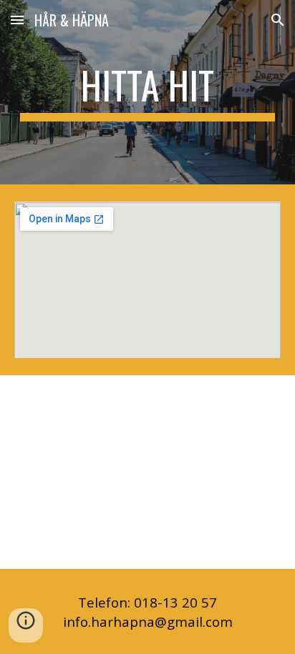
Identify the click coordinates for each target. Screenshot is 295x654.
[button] (17, 19)
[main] (147, 92)
